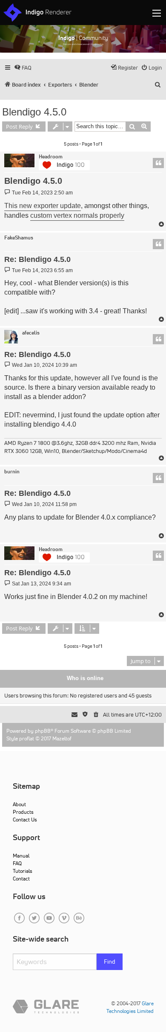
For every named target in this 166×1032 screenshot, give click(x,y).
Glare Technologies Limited (130, 1007)
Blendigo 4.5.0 (34, 112)
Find (109, 961)
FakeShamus (18, 238)
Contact (21, 878)
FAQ (17, 863)
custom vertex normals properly (77, 215)
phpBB (43, 730)
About (19, 804)
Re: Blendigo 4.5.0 (37, 259)
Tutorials (22, 871)
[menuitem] (22, 68)
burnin (12, 472)
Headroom (51, 157)
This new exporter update (42, 205)
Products (23, 811)
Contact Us (25, 819)
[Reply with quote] (158, 163)
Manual (21, 855)
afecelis (31, 333)
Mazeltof (62, 738)
